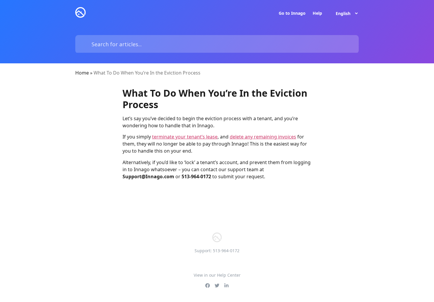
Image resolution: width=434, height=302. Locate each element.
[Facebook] (207, 285)
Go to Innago (292, 13)
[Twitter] (217, 285)
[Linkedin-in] (226, 285)
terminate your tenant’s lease (185, 136)
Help (317, 13)
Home (82, 73)
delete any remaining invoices (263, 136)
